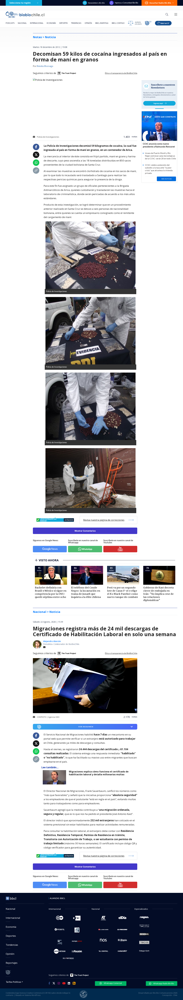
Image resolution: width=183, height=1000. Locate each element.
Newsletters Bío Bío (96, 3)
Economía (51, 23)
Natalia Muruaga (45, 66)
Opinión (88, 23)
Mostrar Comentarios (85, 531)
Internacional (36, 23)
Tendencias (76, 23)
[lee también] (55, 777)
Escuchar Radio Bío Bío (160, 3)
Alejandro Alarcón (52, 641)
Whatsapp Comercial (112, 983)
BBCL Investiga (101, 23)
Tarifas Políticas (13, 981)
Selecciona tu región (20, 2)
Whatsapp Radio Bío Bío (163, 983)
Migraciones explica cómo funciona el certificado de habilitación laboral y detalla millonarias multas (99, 773)
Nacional (22, 23)
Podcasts (10, 23)
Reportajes (11, 962)
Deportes (63, 23)
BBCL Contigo (118, 23)
